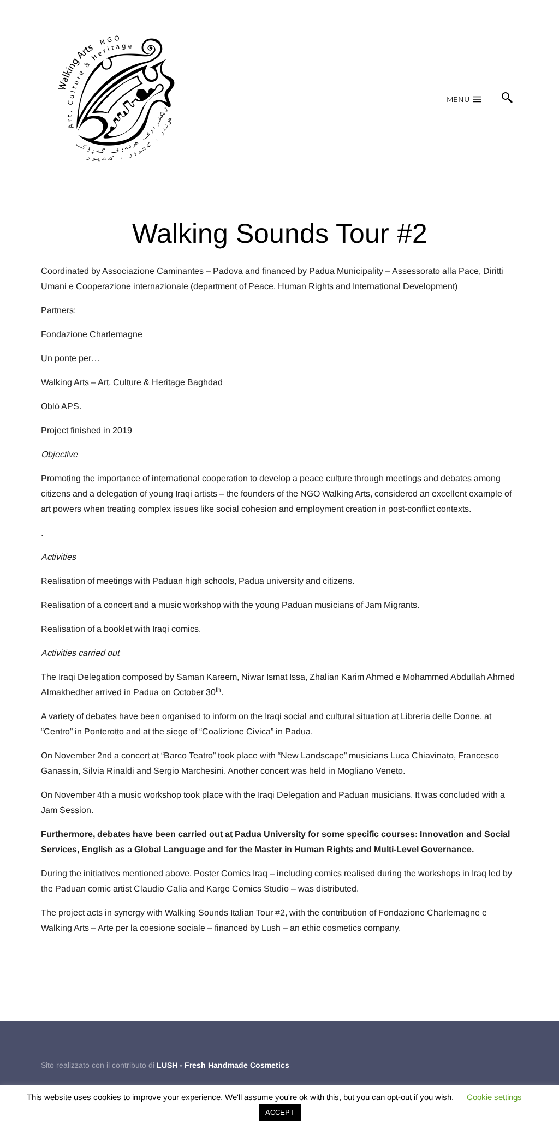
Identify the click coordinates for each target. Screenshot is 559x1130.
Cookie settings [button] (494, 1097)
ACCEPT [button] (279, 1112)
